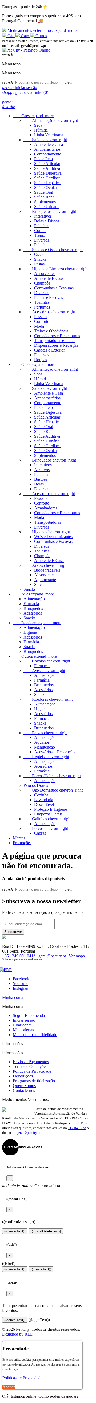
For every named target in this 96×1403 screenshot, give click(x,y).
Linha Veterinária (48, 135)
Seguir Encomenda (29, 1015)
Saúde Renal (44, 197)
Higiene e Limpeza (56, 269)
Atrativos (42, 469)
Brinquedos (49, 211)
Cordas (40, 230)
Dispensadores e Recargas (56, 345)
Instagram (21, 988)
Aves (33, 594)
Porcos (45, 828)
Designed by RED (17, 1334)
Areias (45, 565)
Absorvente (44, 575)
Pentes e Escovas (48, 297)
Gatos (34, 364)
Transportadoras (47, 522)
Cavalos (46, 661)
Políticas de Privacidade (22, 1378)
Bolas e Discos (46, 221)
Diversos (41, 240)
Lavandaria (43, 799)
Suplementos (45, 202)
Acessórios (49, 312)
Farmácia (31, 603)
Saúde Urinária (46, 206)
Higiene (46, 532)
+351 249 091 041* (18, 956)
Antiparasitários (47, 149)
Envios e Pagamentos (31, 1061)
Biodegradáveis (47, 570)
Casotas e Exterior (49, 350)
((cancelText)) (14, 1231)
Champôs (42, 283)
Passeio (40, 316)
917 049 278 (77, 1128)
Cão (10, 35)
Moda (39, 326)
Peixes (45, 732)
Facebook (21, 979)
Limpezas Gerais (48, 814)
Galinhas (47, 819)
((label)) (8, 1263)
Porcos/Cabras (52, 776)
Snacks (40, 259)
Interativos (43, 216)
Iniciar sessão (24, 1020)
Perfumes (42, 307)
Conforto (41, 321)
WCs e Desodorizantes (53, 536)
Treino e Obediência (51, 331)
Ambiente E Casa (49, 278)
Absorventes (44, 273)
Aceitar (8, 1387)
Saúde (45, 139)
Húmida (41, 130)
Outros (40, 35)
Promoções (22, 842)
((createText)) (41, 1269)
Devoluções (23, 1076)
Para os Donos (35, 785)
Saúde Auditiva (47, 168)
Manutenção (44, 747)
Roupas (40, 359)
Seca (38, 125)
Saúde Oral (43, 192)
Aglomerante (45, 579)
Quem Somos (24, 1085)
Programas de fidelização (34, 1081)
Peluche (40, 245)
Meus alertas (23, 1030)
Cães (33, 115)
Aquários (42, 742)
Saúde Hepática (47, 182)
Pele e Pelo (43, 159)
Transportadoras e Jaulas (54, 340)
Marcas (19, 838)
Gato (25, 35)
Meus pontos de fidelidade (35, 1034)
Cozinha (41, 795)
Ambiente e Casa (48, 144)
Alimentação (50, 120)
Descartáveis (44, 804)
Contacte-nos (24, 1090)
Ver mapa (77, 956)
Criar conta (22, 1025)
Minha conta (12, 997)
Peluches (41, 225)
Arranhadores (45, 508)
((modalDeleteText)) (46, 1231)
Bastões (40, 479)
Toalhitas (41, 302)
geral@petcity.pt (52, 956)
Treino (39, 235)
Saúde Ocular (45, 187)
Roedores (37, 622)
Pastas (39, 264)
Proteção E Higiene (50, 809)
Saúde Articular (47, 163)
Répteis (46, 756)
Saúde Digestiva (48, 173)
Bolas (39, 484)
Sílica (38, 584)
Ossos (39, 254)
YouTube (20, 983)
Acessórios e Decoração (54, 752)
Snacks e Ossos (53, 249)
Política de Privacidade (32, 1071)
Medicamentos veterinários (41, 30)
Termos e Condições (30, 1066)
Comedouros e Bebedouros (57, 335)
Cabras (40, 833)
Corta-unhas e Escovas (53, 541)
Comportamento (47, 154)
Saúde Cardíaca (47, 178)
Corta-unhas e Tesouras (54, 288)
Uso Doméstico (53, 790)
